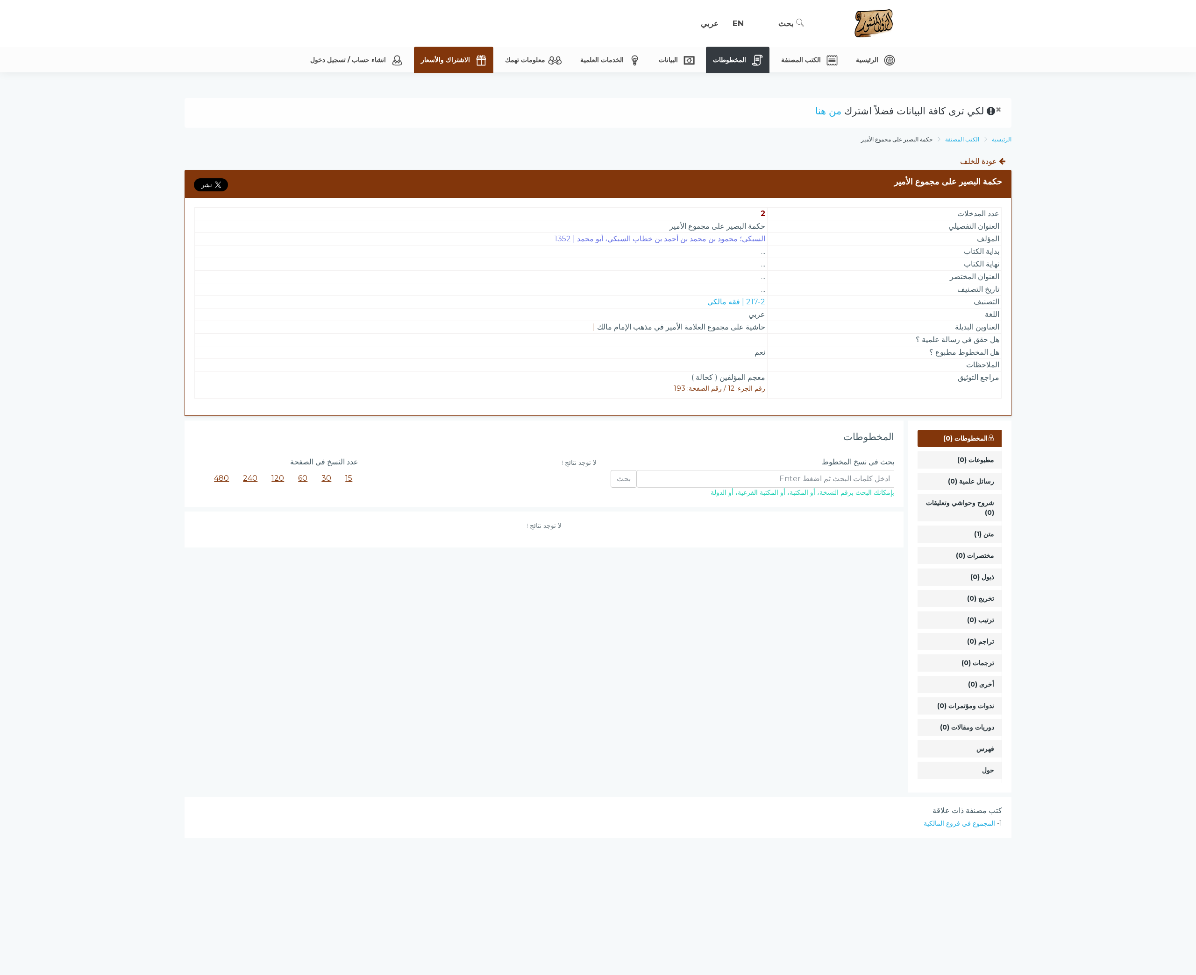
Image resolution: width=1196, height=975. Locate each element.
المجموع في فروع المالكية (959, 823)
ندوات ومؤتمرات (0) (965, 705)
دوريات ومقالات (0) (967, 727)
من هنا (828, 111)
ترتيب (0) (980, 620)
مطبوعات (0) (975, 460)
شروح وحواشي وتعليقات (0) (960, 507)
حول (988, 770)
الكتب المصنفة (962, 139)
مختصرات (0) (975, 555)
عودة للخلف (979, 161)
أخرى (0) (981, 684)
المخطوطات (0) (965, 438)
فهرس (985, 748)
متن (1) (984, 534)
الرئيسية (1001, 139)
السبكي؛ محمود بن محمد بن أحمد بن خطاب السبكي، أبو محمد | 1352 (660, 238)
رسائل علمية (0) (971, 481)
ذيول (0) (982, 577)
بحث (787, 23)
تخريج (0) (980, 598)
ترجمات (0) (977, 663)
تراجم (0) (980, 641)
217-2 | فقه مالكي (736, 301)
